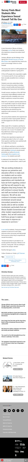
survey (10, 50)
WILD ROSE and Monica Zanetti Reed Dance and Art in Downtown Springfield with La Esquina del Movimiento (13, 314)
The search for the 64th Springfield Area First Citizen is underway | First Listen (13, 335)
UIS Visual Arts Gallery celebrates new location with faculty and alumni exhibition (13, 329)
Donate (23, 2)
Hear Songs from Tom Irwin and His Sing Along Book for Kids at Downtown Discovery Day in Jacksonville (13, 322)
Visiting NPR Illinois (7, 420)
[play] (2, 460)
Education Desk (9, 256)
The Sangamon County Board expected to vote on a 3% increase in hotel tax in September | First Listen (13, 343)
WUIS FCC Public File (7, 423)
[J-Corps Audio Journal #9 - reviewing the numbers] (7, 365)
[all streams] (26, 460)
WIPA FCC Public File (7, 426)
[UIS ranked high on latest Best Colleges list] (7, 378)
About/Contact (6, 417)
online (14, 250)
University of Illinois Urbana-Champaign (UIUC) (15, 261)
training (13, 150)
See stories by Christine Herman (10, 287)
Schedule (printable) (7, 429)
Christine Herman (7, 23)
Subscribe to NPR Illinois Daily (9, 432)
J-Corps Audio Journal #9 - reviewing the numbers (18, 364)
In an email (4, 229)
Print (25, 24)
